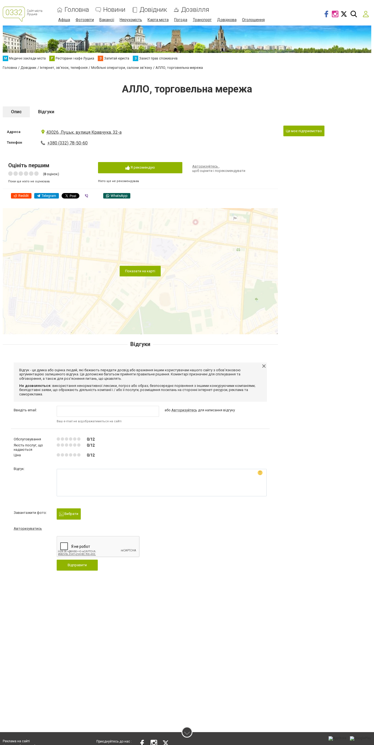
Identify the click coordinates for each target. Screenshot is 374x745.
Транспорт (202, 20)
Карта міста (158, 20)
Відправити (77, 565)
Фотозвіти (85, 20)
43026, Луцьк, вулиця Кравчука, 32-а (84, 132)
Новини (114, 9)
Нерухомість (131, 20)
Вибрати (71, 514)
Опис (16, 111)
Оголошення (253, 20)
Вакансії (106, 20)
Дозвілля (195, 9)
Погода (180, 20)
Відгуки (46, 111)
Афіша (64, 20)
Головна (77, 9)
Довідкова (227, 20)
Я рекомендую (142, 167)
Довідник (153, 9)
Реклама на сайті (16, 741)
